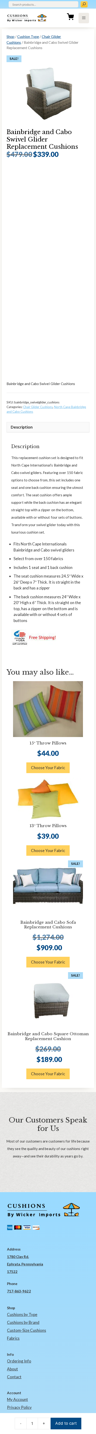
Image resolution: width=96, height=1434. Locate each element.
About (12, 1368)
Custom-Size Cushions (26, 1330)
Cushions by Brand (23, 1322)
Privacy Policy (19, 1407)
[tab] (48, 427)
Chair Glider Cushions (38, 407)
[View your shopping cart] (70, 18)
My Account (17, 1399)
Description (22, 427)
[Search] (84, 4)
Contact (14, 1376)
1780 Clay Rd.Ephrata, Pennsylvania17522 (25, 1264)
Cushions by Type (22, 1314)
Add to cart (66, 1423)
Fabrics (13, 1338)
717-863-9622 (19, 1291)
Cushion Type (28, 36)
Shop (10, 36)
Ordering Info (19, 1361)
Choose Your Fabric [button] (48, 767)
